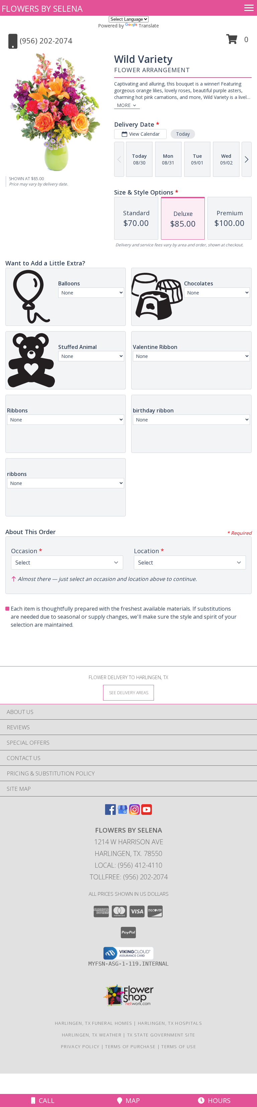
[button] (237, 41)
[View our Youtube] (146, 813)
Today (183, 134)
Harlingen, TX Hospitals (170, 1023)
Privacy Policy (80, 1046)
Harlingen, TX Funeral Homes (93, 1023)
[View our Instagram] (134, 813)
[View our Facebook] (110, 813)
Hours (217, 1100)
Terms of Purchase (130, 1046)
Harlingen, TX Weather (91, 1035)
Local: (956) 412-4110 (128, 865)
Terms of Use (178, 1046)
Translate (149, 25)
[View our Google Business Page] (122, 813)
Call (45, 1100)
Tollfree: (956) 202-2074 (129, 876)
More (124, 105)
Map (131, 1100)
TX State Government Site (161, 1035)
